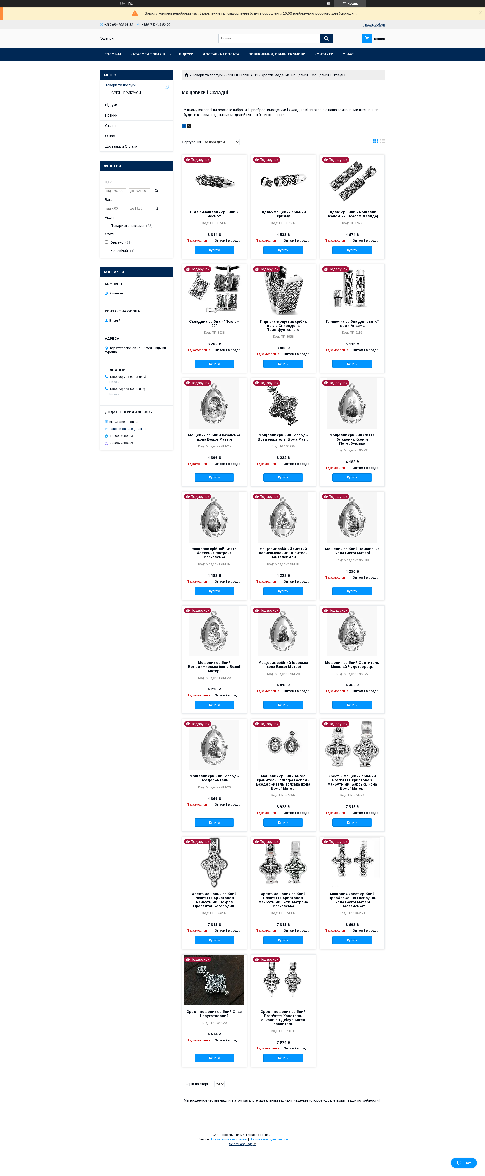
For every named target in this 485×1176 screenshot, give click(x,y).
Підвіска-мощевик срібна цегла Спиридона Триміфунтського (283, 325)
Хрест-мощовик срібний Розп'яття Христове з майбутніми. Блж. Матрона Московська (283, 900)
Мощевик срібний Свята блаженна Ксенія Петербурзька (352, 439)
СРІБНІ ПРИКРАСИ (242, 75)
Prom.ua (266, 1135)
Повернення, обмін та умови (276, 54)
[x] (189, 127)
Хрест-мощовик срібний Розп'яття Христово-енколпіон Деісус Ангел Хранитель (283, 1018)
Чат (468, 1163)
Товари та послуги (207, 75)
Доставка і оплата (221, 54)
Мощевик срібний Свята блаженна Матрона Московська (214, 553)
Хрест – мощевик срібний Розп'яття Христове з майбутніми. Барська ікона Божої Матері (352, 782)
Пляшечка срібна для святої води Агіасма (352, 323)
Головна (113, 54)
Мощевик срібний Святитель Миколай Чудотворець (352, 665)
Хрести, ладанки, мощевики (284, 75)
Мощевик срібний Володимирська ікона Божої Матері (214, 667)
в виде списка (382, 142)
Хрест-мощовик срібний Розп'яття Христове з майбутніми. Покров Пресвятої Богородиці (214, 900)
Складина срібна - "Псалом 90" (214, 323)
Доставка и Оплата (121, 146)
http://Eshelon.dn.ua (123, 421)
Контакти (323, 54)
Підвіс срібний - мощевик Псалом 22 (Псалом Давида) (352, 214)
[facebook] (184, 127)
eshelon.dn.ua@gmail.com (129, 429)
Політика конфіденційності (269, 1139)
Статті (110, 126)
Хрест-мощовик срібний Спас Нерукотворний (214, 1014)
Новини (111, 115)
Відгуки (186, 54)
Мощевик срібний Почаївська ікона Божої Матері (352, 551)
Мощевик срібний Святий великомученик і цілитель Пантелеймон (283, 553)
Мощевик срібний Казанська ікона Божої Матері (214, 437)
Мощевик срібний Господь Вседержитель (214, 778)
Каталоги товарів (148, 54)
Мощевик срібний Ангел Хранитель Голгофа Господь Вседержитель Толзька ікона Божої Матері (283, 782)
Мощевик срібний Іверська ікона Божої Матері (283, 665)
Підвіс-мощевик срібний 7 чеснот (214, 214)
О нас (348, 54)
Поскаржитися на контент (229, 1139)
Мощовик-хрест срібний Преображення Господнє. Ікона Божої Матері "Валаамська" (352, 900)
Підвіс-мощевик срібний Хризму (283, 214)
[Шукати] (326, 38)
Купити (214, 250)
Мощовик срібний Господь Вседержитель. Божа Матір (283, 437)
